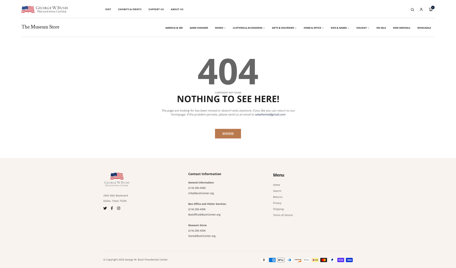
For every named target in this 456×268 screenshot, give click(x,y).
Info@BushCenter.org (201, 193)
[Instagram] (118, 208)
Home (276, 184)
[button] (412, 9)
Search (277, 191)
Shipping (278, 209)
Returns (278, 197)
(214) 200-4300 (197, 188)
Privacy (277, 203)
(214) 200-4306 (197, 209)
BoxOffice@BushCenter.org (204, 214)
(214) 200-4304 (197, 230)
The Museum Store (40, 26)
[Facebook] (112, 208)
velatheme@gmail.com (270, 114)
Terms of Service (283, 215)
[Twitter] (105, 208)
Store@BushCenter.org (202, 236)
